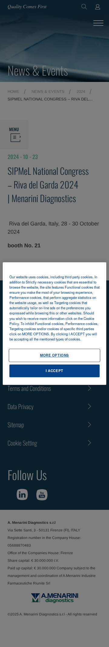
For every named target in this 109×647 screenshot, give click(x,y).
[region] (54, 323)
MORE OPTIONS (54, 355)
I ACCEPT (54, 370)
